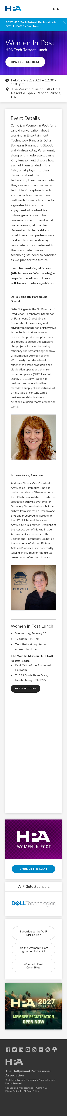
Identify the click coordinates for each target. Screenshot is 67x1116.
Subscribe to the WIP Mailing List (33, 933)
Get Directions (25, 688)
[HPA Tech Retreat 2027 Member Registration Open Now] (33, 1006)
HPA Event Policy (30, 1091)
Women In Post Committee (33, 966)
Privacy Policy (12, 1091)
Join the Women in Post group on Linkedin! (33, 949)
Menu (57, 9)
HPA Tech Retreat (25, 62)
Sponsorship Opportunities (19, 1087)
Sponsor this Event (33, 869)
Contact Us (42, 1087)
